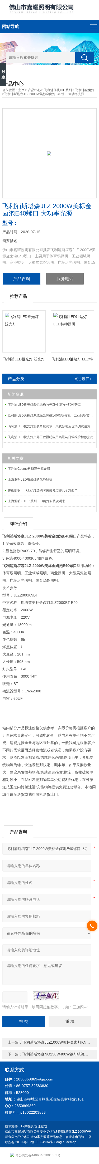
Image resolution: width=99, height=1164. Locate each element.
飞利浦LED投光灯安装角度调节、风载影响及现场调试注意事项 (52, 426)
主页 (21, 90)
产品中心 (34, 90)
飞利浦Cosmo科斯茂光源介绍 (29, 469)
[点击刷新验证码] (46, 995)
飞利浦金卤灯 (84, 90)
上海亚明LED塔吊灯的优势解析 (30, 479)
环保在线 (27, 1126)
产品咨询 (21, 278)
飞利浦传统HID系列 (58, 90)
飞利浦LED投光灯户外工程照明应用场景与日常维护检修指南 (50, 437)
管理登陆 (40, 1126)
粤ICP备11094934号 (38, 1142)
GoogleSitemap (65, 1142)
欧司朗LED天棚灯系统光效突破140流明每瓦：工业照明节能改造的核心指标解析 (52, 415)
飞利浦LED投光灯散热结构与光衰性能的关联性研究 (44, 405)
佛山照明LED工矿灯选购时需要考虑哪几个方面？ (43, 490)
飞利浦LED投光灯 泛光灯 (24, 359)
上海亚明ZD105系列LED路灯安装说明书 (36, 501)
